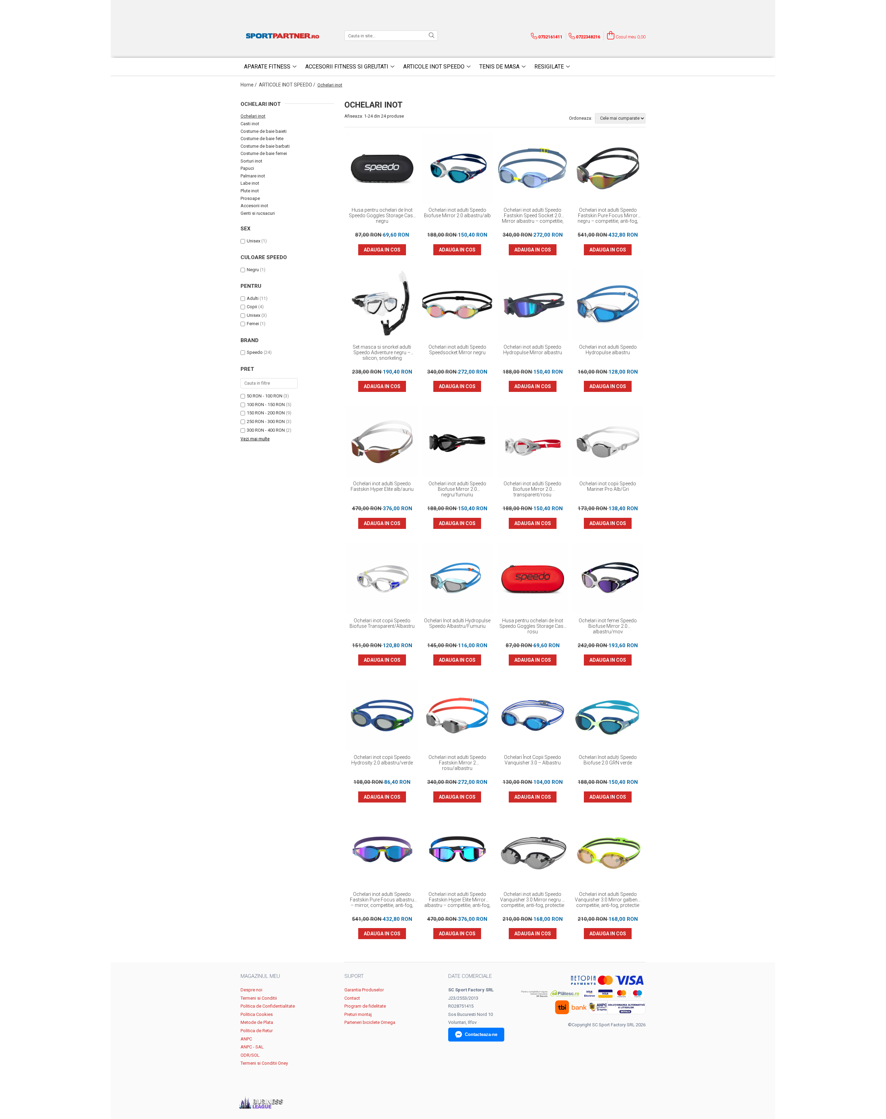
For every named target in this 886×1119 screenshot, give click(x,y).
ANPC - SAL (252, 1046)
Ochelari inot (253, 116)
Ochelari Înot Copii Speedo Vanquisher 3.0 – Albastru (532, 759)
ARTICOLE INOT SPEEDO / (287, 85)
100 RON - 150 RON (266, 404)
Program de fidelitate (365, 1006)
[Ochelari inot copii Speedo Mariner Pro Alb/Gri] (608, 442)
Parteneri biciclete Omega (369, 1022)
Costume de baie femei (264, 153)
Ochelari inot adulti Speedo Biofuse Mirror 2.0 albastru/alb (457, 212)
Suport (354, 976)
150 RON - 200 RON (266, 412)
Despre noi (251, 989)
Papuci (247, 168)
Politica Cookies (257, 1014)
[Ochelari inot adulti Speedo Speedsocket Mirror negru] (457, 305)
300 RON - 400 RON (266, 430)
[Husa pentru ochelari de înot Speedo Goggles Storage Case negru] (382, 168)
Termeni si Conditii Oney (264, 1063)
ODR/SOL (250, 1055)
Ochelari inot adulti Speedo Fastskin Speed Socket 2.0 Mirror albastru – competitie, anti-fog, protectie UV (532, 215)
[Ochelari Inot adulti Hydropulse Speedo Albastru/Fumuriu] (457, 578)
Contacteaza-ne (481, 1034)
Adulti (253, 298)
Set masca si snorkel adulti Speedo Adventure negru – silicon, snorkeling (382, 352)
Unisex (253, 241)
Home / (249, 85)
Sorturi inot (251, 161)
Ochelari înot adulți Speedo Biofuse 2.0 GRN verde (608, 759)
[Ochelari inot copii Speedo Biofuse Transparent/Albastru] (382, 578)
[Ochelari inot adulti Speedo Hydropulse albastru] (608, 305)
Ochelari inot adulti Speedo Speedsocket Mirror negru (457, 349)
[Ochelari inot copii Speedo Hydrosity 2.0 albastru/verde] (382, 715)
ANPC (246, 1039)
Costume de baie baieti (264, 131)
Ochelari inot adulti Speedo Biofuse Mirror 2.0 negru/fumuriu (457, 489)
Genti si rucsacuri (258, 213)
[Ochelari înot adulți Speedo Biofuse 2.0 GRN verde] (608, 715)
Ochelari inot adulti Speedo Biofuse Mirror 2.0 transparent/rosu (532, 489)
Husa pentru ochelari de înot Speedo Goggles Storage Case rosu (532, 626)
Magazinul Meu (260, 976)
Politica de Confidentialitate (268, 1006)
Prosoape (250, 198)
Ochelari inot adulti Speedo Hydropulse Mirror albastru (532, 349)
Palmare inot (253, 175)
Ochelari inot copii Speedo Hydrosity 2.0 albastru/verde (382, 759)
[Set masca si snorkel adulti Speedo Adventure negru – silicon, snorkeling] (382, 305)
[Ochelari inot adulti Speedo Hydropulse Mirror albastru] (532, 305)
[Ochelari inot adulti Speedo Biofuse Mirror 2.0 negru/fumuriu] (457, 442)
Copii (252, 306)
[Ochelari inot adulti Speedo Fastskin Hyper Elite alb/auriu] (382, 442)
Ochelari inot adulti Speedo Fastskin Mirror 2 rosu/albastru (457, 762)
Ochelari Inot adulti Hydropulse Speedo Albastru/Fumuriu (457, 623)
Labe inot (250, 183)
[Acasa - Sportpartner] (284, 36)
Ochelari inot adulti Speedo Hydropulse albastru (608, 349)
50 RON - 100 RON (264, 395)
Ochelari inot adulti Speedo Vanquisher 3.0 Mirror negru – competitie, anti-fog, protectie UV (532, 900)
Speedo (255, 352)
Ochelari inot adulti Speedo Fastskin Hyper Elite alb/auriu (382, 486)
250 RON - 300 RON (266, 421)
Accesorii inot (254, 205)
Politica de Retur (257, 1030)
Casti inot (250, 123)
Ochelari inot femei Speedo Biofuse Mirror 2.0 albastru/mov (608, 626)
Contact (352, 998)
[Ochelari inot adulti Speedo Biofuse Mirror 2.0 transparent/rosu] (532, 442)
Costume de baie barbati (265, 146)
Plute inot (250, 190)
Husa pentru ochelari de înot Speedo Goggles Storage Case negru (382, 215)
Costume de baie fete (262, 138)
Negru (253, 269)
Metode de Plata (257, 1022)
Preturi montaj (358, 1014)
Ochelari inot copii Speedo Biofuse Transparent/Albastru (382, 623)
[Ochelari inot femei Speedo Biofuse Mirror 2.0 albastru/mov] (608, 578)
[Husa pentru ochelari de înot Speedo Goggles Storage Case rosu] (532, 578)
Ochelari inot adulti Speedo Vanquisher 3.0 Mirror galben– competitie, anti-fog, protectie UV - (608, 900)
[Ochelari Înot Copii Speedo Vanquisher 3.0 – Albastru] (532, 715)
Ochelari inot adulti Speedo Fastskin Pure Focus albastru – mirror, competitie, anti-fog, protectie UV (382, 900)
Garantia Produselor (364, 989)
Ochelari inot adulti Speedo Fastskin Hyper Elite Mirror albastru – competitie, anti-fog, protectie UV (457, 900)
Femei (253, 323)
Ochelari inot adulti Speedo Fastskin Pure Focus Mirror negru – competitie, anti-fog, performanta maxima (608, 215)
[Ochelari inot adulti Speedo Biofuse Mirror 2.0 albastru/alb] (457, 168)
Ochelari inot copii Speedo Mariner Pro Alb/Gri (607, 486)
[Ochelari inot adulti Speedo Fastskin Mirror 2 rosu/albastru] (457, 715)
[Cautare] (431, 35)
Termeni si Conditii (259, 998)
